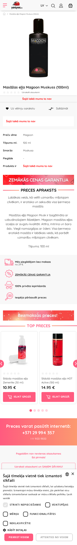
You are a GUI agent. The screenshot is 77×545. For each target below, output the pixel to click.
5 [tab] (46, 410)
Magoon (28, 134)
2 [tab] (40, 70)
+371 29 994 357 (38, 432)
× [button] (72, 473)
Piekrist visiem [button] (19, 537)
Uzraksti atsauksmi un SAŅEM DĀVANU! (38, 466)
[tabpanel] (38, 48)
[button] (38, 530)
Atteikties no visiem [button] (54, 537)
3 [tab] (38, 410)
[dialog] (38, 507)
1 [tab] (36, 70)
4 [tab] (42, 410)
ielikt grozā (22, 396)
